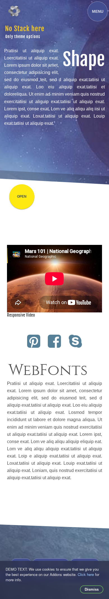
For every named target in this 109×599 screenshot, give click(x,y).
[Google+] (75, 345)
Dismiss (92, 589)
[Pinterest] (34, 345)
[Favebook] (55, 345)
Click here (86, 574)
